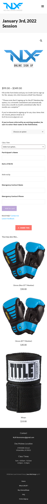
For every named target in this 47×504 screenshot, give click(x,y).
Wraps (23, 417)
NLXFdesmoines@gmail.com (12, 117)
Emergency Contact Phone (13, 196)
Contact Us (15, 216)
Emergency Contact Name (12, 185)
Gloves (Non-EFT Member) (23, 285)
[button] (41, 40)
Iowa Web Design (31, 474)
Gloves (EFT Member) (23, 341)
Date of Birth (7, 164)
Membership (7, 131)
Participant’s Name (10, 152)
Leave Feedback (8, 218)
